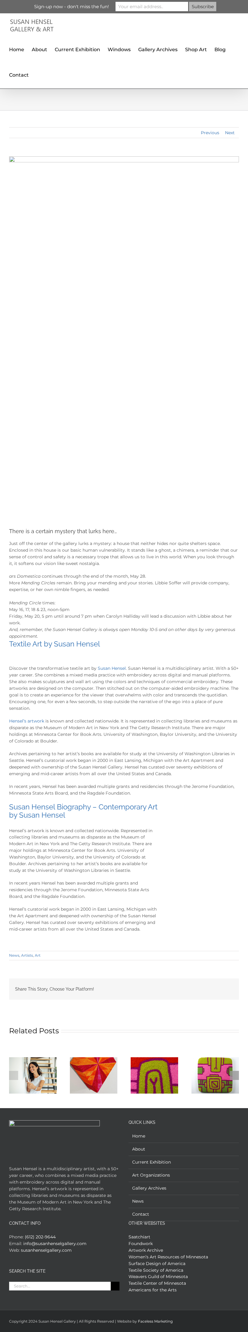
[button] (38, 74)
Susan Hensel (112, 668)
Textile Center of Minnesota (157, 1283)
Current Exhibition (151, 1162)
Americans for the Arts (153, 1290)
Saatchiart (139, 1237)
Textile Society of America (156, 1270)
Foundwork (141, 1243)
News (14, 955)
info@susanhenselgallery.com (54, 1243)
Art (38, 955)
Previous (210, 132)
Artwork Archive (146, 1250)
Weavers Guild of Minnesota (158, 1276)
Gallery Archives (149, 1188)
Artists (27, 955)
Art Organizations (151, 1175)
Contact (140, 1214)
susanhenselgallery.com (46, 1250)
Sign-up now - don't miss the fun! (71, 6)
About (138, 1149)
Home (138, 1136)
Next (230, 132)
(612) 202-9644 (40, 1237)
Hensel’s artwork (26, 721)
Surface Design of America (157, 1263)
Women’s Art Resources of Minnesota (168, 1257)
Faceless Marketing (155, 1321)
